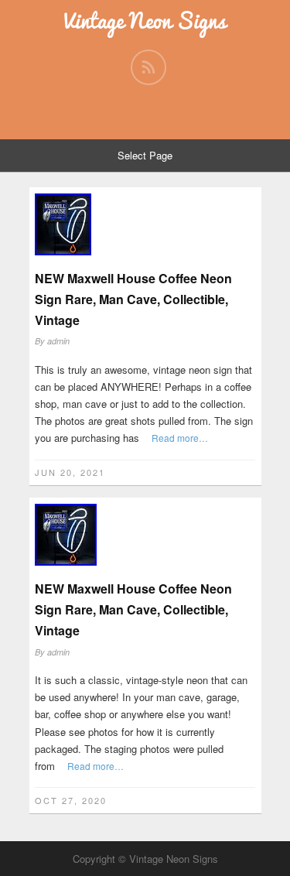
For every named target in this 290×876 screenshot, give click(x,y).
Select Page (145, 155)
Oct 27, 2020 (71, 800)
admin (58, 341)
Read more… (180, 437)
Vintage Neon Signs (145, 20)
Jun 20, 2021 (70, 472)
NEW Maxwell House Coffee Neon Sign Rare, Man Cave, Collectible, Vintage (133, 299)
